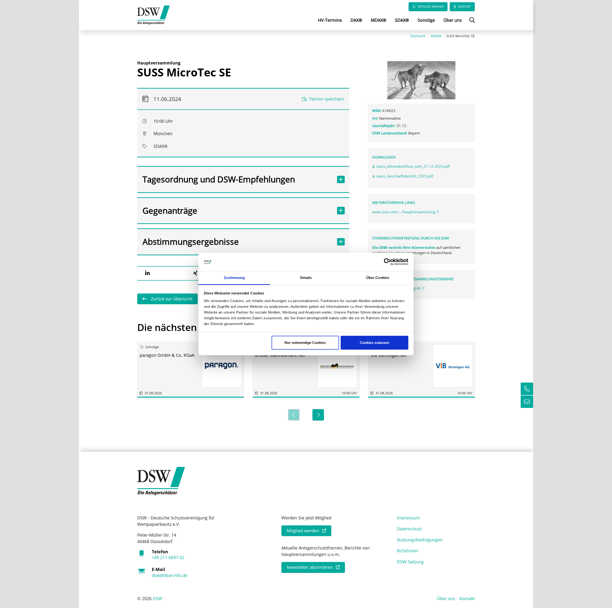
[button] (147, 273)
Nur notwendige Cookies (305, 343)
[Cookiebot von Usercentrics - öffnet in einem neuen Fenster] (387, 262)
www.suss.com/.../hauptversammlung (403, 211)
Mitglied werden (431, 7)
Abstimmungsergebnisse (190, 241)
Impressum (408, 518)
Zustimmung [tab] (234, 278)
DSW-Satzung (410, 562)
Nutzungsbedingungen (420, 540)
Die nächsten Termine (187, 327)
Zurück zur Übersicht (171, 299)
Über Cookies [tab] (377, 278)
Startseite (417, 36)
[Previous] (294, 415)
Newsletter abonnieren (310, 567)
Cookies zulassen (374, 343)
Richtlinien (407, 551)
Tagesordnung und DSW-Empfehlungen (218, 179)
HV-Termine (330, 20)
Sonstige (426, 20)
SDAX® (402, 20)
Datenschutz (409, 529)
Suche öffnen (471, 23)
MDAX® (378, 20)
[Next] (318, 415)
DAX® (356, 20)
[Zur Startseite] (153, 14)
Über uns (452, 20)
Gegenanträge (169, 210)
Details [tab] (306, 278)
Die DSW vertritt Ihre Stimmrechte (404, 247)
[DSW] (161, 480)
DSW (157, 598)
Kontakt (464, 7)
